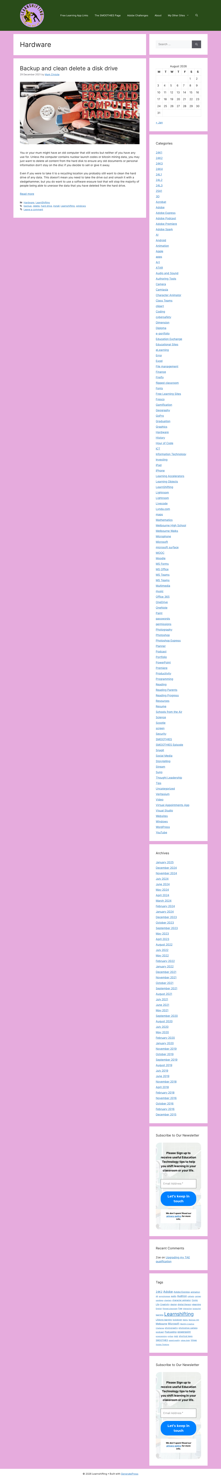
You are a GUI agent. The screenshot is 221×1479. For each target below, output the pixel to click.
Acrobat (161, 202)
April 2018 (162, 1087)
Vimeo (194, 1340)
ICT (158, 448)
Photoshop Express (168, 640)
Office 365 (163, 596)
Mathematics (164, 520)
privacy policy (173, 1216)
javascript (197, 1309)
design (173, 1304)
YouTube (161, 832)
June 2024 (163, 884)
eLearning (162, 350)
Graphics (161, 426)
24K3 (159, 163)
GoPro (160, 415)
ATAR (159, 267)
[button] (196, 15)
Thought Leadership (169, 777)
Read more (27, 193)
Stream (160, 766)
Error (159, 355)
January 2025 (165, 862)
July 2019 (162, 1070)
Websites (162, 816)
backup (28, 205)
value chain (185, 1340)
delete (36, 205)
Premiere (161, 668)
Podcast (161, 651)
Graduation (163, 421)
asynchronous (164, 1296)
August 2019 (164, 1065)
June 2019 (162, 1076)
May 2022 (162, 955)
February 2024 (165, 906)
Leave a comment (33, 209)
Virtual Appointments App (172, 805)
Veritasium (163, 794)
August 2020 (164, 1021)
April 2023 (162, 939)
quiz (176, 1336)
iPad (159, 465)
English (159, 1309)
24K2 (159, 158)
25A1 (159, 191)
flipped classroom (167, 382)
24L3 (159, 185)
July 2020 (162, 1026)
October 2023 (165, 922)
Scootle (161, 722)
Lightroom (162, 492)
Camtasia (162, 289)
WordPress (163, 827)
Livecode (162, 503)
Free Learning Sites (168, 393)
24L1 (159, 174)
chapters (167, 1300)
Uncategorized (165, 788)
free (180, 1308)
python (170, 1336)
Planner (161, 646)
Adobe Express (166, 212)
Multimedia (163, 585)
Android (161, 240)
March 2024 (163, 900)
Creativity (165, 1304)
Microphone (163, 536)
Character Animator (168, 295)
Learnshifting (68, 205)
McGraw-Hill (194, 1320)
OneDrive (162, 602)
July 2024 (162, 878)
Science (161, 717)
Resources (162, 700)
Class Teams (164, 300)
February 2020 (165, 1037)
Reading (161, 684)
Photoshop (163, 635)
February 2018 (165, 1092)
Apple (159, 251)
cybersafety (163, 317)
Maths (185, 1320)
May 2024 (162, 889)
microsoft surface (167, 547)
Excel (159, 361)
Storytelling (163, 761)
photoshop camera (188, 1328)
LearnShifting (43, 202)
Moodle (161, 558)
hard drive (46, 205)
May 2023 (162, 933)
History (160, 437)
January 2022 (165, 966)
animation (195, 1292)
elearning (196, 1304)
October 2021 (164, 983)
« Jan (159, 122)
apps (159, 256)
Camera (161, 284)
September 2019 (166, 1059)
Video (159, 799)
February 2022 (165, 961)
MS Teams (163, 574)
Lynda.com (163, 509)
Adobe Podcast (166, 218)
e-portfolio (163, 333)
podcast (160, 1332)
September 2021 (166, 988)
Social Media (164, 755)
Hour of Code (164, 443)
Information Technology (171, 454)
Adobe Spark (164, 229)
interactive (187, 1309)
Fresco (160, 399)
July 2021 (162, 999)
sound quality (174, 1340)
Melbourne (161, 1323)
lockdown (177, 1320)
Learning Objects (167, 481)
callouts (191, 1296)
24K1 (159, 152)
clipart (160, 306)
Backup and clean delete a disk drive (69, 68)
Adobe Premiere (166, 223)
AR (157, 1296)
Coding (160, 311)
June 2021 (162, 1004)
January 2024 (165, 911)
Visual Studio (164, 810)
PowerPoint (163, 662)
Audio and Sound (167, 273)
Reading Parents (166, 690)
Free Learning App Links (74, 15)
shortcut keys (186, 1336)
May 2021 (162, 1010)
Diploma (161, 328)
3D (158, 196)
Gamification (164, 404)
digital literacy (184, 1304)
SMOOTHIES (164, 739)
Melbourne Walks (167, 531)
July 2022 (162, 950)
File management (167, 366)
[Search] (196, 44)
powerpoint (184, 1331)
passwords (163, 618)
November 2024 (166, 873)
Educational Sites (167, 344)
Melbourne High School (171, 525)
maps (159, 514)
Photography (164, 629)
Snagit (160, 750)
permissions (163, 624)
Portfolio (161, 657)
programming (161, 1336)
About (158, 15)
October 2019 (165, 1054)
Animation (162, 245)
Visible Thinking (162, 1345)
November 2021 (166, 977)
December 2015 (166, 1114)
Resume (161, 706)
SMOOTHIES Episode (169, 744)
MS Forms (162, 563)
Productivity (163, 673)
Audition (182, 1296)
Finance (161, 371)
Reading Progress (167, 695)
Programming (164, 679)
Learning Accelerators (170, 476)
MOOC (160, 552)
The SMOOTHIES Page (108, 15)
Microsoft (162, 541)
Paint (159, 613)
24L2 (159, 180)
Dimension (162, 322)
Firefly (160, 377)
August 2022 (164, 944)
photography (171, 1328)
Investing (161, 459)
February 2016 (165, 1109)
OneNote (161, 607)
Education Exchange (169, 339)
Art (158, 262)
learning (159, 1315)
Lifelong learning (164, 1320)
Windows (162, 821)
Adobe (160, 207)
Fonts (159, 388)
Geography (163, 410)
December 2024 (166, 867)
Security (161, 733)
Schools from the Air (169, 711)
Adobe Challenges (137, 15)
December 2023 (166, 917)
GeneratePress (129, 1473)
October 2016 (165, 1103)
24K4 (159, 169)
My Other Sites (176, 15)
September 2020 (167, 1015)
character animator (181, 1300)
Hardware (29, 202)
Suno (159, 772)
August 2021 (164, 994)
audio (173, 1296)
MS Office (162, 569)
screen (160, 728)
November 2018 (166, 1081)
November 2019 (166, 1048)
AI (157, 234)
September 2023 (167, 928)
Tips (158, 783)
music (159, 591)
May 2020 (162, 1032)
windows (81, 205)
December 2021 (166, 972)
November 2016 (166, 1098)
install (56, 205)
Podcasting (171, 1331)
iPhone (160, 470)
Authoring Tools (166, 278)
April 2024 (162, 895)
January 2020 (165, 1043)
